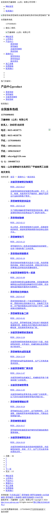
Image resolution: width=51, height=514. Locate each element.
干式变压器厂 (15, 495)
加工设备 (9, 64)
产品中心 (9, 42)
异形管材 (14, 44)
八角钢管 (18, 497)
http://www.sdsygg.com (10, 502)
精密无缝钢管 (28, 497)
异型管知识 (15, 59)
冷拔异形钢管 (16, 49)
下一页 (8, 469)
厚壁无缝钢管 (36, 495)
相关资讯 (14, 61)
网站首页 (9, 6)
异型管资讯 (15, 56)
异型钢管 (14, 46)
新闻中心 (9, 54)
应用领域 (9, 66)
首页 (12, 177)
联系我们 (9, 11)
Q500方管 (39, 497)
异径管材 (14, 51)
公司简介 (9, 39)
